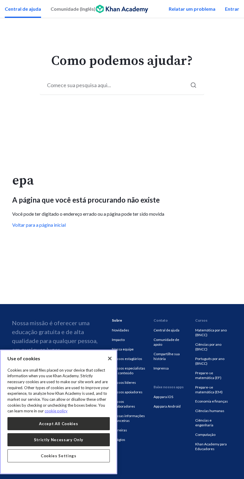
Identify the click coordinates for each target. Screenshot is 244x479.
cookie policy (56, 410)
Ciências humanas (209, 410)
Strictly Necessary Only (58, 439)
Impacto (118, 339)
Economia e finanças (211, 401)
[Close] (109, 358)
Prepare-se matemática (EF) (208, 375)
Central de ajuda (23, 9)
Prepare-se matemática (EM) (209, 389)
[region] (58, 412)
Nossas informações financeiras (128, 418)
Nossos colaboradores (123, 403)
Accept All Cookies (58, 423)
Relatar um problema (192, 9)
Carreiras (119, 430)
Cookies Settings (58, 455)
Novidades (120, 330)
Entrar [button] (232, 9)
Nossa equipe (123, 349)
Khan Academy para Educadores (211, 446)
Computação (205, 434)
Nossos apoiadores (127, 392)
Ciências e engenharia (204, 422)
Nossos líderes (124, 382)
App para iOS (163, 397)
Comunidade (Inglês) (73, 9)
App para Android (167, 406)
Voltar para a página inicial (39, 225)
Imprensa (161, 368)
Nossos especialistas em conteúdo (128, 370)
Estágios (118, 439)
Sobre (117, 320)
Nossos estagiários (127, 358)
